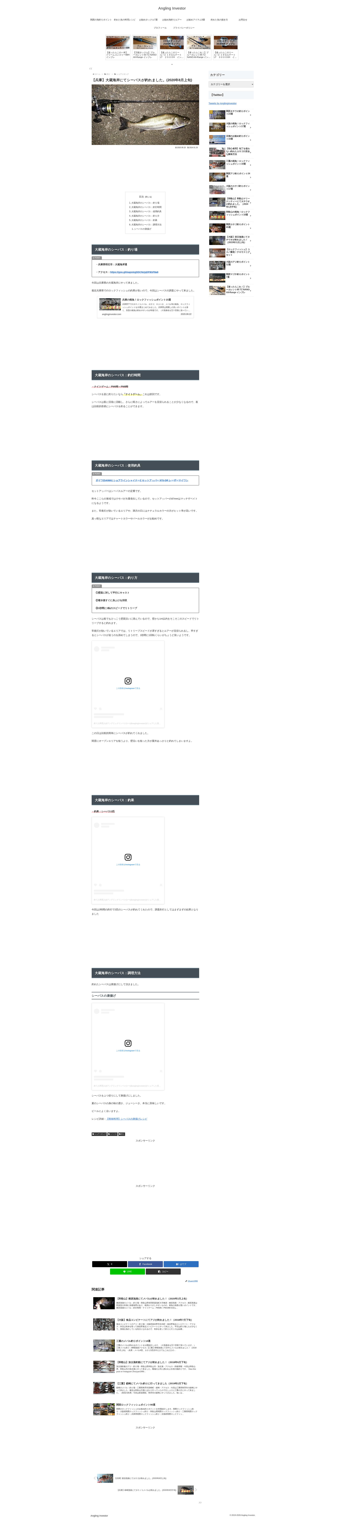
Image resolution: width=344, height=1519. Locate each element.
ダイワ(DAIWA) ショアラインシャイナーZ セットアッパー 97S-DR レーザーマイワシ (142, 480)
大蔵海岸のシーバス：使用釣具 (146, 211)
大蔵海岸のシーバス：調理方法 (146, 224)
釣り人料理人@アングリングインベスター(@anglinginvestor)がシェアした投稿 (127, 723)
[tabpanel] (118, 47)
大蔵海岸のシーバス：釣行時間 (146, 207)
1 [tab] (172, 64)
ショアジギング (100, 1134)
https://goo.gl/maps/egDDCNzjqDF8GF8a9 (134, 272)
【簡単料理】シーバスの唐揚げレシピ (126, 1119)
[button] (163, 1272)
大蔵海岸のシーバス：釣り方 (145, 216)
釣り (122, 1134)
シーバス (113, 1134)
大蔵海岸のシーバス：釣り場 (145, 203)
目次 (141, 196)
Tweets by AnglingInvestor (223, 103)
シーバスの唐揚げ (142, 229)
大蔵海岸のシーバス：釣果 (144, 220)
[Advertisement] (145, 169)
